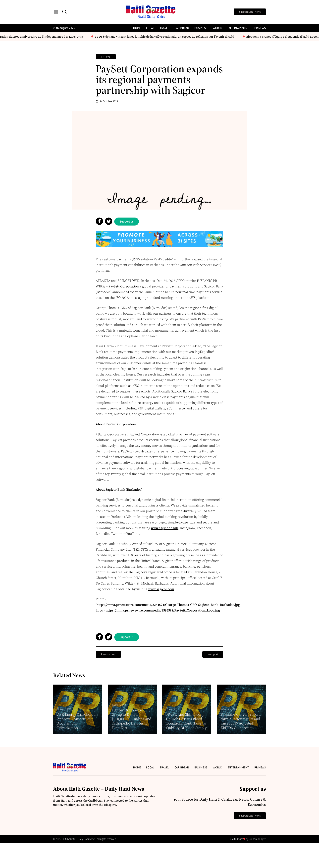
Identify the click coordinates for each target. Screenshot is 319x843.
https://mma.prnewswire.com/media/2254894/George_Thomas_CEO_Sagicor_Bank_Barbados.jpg (168, 604)
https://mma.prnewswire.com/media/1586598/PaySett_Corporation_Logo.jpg (163, 610)
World (217, 28)
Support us (127, 222)
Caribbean (181, 28)
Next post (213, 654)
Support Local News (250, 12)
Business (201, 28)
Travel (164, 28)
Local (150, 28)
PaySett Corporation (123, 286)
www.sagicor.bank (164, 528)
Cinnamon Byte (257, 839)
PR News (260, 28)
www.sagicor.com (161, 589)
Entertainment (238, 28)
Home (137, 28)
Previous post (108, 654)
